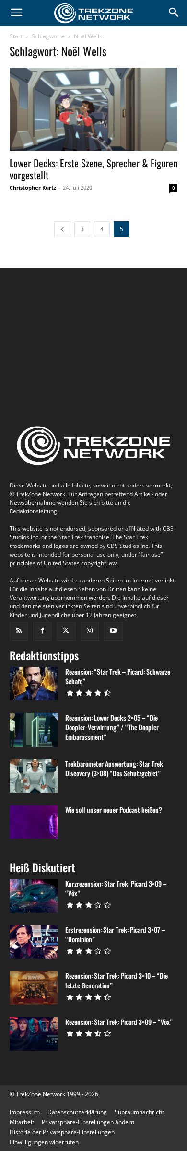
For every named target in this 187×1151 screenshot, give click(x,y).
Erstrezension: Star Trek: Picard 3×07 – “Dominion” (115, 934)
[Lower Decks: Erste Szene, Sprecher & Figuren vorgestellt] (93, 109)
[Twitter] (66, 631)
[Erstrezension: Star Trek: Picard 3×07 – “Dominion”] (34, 942)
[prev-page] (62, 229)
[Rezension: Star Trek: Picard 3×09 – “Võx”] (34, 1034)
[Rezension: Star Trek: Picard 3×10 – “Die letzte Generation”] (34, 988)
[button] (88, 1122)
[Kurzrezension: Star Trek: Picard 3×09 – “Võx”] (34, 896)
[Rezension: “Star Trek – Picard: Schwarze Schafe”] (34, 683)
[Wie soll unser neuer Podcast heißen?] (34, 822)
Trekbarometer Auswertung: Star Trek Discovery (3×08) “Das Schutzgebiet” (114, 768)
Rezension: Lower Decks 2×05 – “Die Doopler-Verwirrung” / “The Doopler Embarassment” (112, 727)
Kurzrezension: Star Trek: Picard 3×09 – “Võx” (115, 888)
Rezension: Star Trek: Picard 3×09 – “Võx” (119, 1022)
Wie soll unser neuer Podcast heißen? (113, 810)
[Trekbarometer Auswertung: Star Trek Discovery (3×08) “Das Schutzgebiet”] (34, 776)
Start (16, 36)
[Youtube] (113, 631)
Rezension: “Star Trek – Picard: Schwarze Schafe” (117, 676)
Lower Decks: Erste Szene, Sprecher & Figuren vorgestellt (93, 168)
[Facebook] (42, 631)
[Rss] (19, 631)
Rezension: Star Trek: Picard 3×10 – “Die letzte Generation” (116, 980)
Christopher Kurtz (33, 187)
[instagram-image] (38, 314)
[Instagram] (90, 631)
